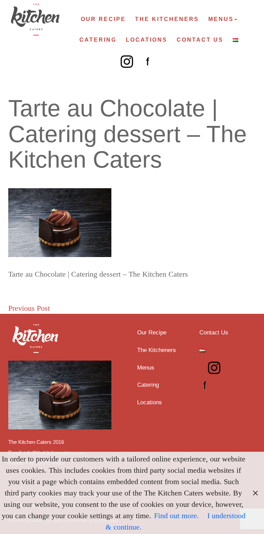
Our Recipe (103, 19)
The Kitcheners (167, 19)
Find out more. (176, 515)
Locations (146, 40)
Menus (221, 19)
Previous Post (29, 308)
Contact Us (200, 40)
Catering (98, 40)
